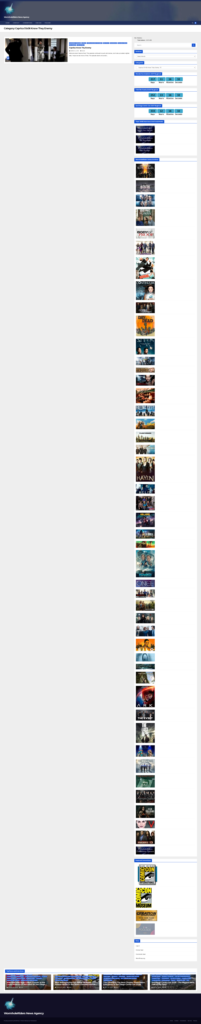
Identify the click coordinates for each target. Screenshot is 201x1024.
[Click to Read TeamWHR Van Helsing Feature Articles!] (145, 811)
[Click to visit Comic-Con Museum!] (144, 897)
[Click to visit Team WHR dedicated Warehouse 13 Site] (145, 837)
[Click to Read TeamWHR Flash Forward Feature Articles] (145, 437)
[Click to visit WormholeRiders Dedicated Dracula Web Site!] (145, 380)
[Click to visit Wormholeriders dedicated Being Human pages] (145, 217)
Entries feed (139, 950)
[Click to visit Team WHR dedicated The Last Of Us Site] (145, 733)
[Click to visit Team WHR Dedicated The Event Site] (145, 715)
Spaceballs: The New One (167, 976)
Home (7, 23)
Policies (48, 23)
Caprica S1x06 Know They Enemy (94, 43)
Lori (22, 987)
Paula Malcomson (122, 43)
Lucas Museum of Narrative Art (32, 976)
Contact (16, 23)
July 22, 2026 (157, 987)
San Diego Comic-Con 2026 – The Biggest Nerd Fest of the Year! (173, 983)
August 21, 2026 (13, 987)
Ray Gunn (165, 974)
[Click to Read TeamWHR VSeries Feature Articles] (145, 824)
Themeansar (33, 1020)
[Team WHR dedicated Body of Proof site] (145, 233)
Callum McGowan (108, 974)
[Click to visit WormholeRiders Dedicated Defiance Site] (145, 361)
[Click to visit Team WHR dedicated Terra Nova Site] (145, 677)
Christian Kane (117, 974)
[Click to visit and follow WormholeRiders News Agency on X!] (145, 149)
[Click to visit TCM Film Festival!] (145, 929)
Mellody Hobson (21, 978)
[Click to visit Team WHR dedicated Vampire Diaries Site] (145, 796)
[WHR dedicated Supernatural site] (145, 666)
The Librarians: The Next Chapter (111, 978)
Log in (138, 946)
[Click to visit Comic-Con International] (146, 875)
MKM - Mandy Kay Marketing (82, 978)
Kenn (69, 987)
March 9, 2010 (75, 50)
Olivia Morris (122, 976)
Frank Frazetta (11, 974)
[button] (192, 23)
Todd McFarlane (166, 980)
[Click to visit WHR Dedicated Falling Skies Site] (145, 411)
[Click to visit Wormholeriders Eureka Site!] (145, 395)
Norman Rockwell (30, 978)
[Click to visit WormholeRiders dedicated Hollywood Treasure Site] (145, 503)
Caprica (84, 43)
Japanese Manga (28, 974)
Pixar (153, 974)
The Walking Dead (156, 980)
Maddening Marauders (69, 978)
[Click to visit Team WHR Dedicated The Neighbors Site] (145, 751)
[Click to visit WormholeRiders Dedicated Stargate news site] (145, 657)
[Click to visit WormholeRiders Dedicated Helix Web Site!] (145, 488)
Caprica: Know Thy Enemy (80, 48)
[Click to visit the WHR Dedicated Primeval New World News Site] (145, 593)
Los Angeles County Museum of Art (15, 976)
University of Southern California (29, 980)
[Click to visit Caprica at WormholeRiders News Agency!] (145, 248)
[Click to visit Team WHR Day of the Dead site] (145, 326)
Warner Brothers (108, 980)
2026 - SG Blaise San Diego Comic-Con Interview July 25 (68, 976)
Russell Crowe (172, 974)
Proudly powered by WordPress (12, 1020)
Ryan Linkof (39, 978)
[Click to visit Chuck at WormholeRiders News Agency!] (145, 268)
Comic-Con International (88, 976)
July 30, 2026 (109, 987)
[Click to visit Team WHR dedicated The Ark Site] (145, 696)
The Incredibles (165, 978)
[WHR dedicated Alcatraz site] (145, 186)
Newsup (26, 1020)
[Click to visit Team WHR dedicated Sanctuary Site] (145, 618)
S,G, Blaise (93, 978)
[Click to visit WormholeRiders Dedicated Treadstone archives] (145, 781)
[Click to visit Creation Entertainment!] (146, 915)
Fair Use (38, 23)
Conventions (27, 23)
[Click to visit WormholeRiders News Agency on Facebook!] (145, 139)
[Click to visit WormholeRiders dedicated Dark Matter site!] (145, 307)
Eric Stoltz (106, 43)
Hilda (83, 50)
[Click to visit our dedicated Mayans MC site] (145, 544)
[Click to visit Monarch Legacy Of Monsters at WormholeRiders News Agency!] (145, 563)
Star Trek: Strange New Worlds (182, 976)
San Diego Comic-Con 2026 (13, 980)
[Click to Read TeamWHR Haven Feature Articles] (145, 469)
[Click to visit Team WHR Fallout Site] (145, 424)
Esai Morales (113, 43)
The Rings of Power (186, 978)
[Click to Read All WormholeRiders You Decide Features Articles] (145, 129)
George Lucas (19, 974)
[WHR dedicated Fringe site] (145, 449)
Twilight (173, 980)
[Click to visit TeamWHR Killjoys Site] (145, 520)
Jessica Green (107, 976)
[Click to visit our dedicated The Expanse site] (145, 766)
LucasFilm (44, 976)
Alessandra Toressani (75, 43)
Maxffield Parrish (11, 978)
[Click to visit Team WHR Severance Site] (145, 631)
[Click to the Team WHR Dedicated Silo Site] (145, 644)
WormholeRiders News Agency (16, 17)
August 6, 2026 (61, 987)
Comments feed (140, 954)
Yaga (188, 980)
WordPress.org (140, 958)
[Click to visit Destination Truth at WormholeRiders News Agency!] (145, 370)
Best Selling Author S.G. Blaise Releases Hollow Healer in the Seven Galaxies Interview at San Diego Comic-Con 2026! (76, 984)
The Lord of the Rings (175, 978)
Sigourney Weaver (156, 976)
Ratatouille (159, 974)
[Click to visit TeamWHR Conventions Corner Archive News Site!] (145, 850)
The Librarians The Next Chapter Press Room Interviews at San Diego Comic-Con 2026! (124, 983)
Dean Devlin (138, 974)
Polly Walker (73, 45)
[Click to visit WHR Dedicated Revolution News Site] (145, 605)
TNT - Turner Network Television (128, 978)
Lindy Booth (114, 976)
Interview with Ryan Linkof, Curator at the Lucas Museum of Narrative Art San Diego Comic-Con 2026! (26, 984)
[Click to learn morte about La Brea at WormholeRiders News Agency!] (145, 534)
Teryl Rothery (80, 45)
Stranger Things (156, 978)
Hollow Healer (58, 978)
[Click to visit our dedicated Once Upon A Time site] (145, 583)
